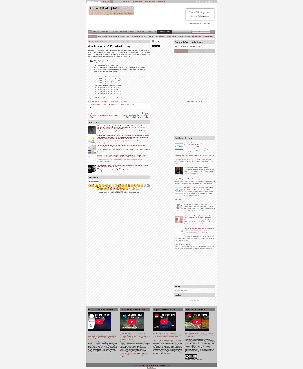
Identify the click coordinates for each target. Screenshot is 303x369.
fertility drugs (123, 101)
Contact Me (104, 31)
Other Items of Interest (127, 104)
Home (90, 32)
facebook (199, 1)
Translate (194, 51)
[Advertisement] (131, 22)
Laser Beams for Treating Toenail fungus (195, 204)
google (202, 1)
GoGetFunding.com (198, 101)
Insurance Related (150, 1)
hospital (117, 101)
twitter (196, 1)
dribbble (212, 1)
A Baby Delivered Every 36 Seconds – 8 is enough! (110, 46)
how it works (190, 101)
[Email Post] (89, 107)
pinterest (215, 1)
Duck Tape (177, 199)
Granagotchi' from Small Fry (182, 244)
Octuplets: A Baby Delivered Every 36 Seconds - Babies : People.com (107, 98)
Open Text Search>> (164, 31)
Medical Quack (137, 365)
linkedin (208, 1)
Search (212, 31)
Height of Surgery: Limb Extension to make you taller (189, 179)
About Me (96, 31)
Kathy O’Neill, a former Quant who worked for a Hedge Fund (168, 341)
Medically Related (116, 104)
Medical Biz (161, 1)
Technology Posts (137, 1)
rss (205, 1)
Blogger (168, 365)
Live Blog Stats (194, 300)
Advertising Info (151, 31)
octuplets (112, 61)
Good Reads (125, 1)
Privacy (181, 51)
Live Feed (106, 1)
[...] (101, 133)
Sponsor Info (140, 31)
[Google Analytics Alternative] (151, 368)
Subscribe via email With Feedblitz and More (187, 46)
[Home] (89, 42)
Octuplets (111, 101)
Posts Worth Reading (126, 31)
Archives (208, 51)
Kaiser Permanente (103, 101)
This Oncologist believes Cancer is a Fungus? (197, 167)
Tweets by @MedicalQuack (182, 290)
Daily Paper (114, 31)
